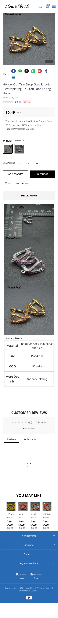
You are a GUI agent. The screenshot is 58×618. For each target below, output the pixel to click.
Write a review (29, 428)
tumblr (46, 71)
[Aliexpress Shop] (36, 576)
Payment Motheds (29, 563)
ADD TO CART (15, 174)
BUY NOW (42, 174)
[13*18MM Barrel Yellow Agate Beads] (11, 506)
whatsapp (33, 71)
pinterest (39, 71)
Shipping (29, 545)
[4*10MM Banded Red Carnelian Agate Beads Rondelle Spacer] (47, 506)
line (20, 71)
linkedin (13, 77)
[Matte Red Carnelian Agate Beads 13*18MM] (23, 506)
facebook (13, 71)
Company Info (29, 535)
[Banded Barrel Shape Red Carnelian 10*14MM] (35, 506)
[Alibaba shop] (22, 576)
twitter (26, 71)
